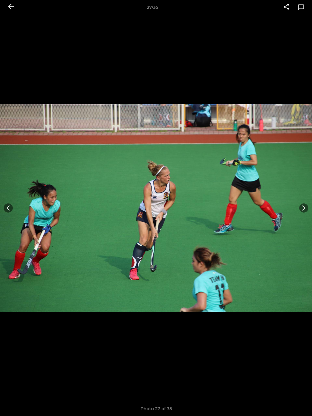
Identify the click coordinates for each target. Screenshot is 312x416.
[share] (286, 7)
